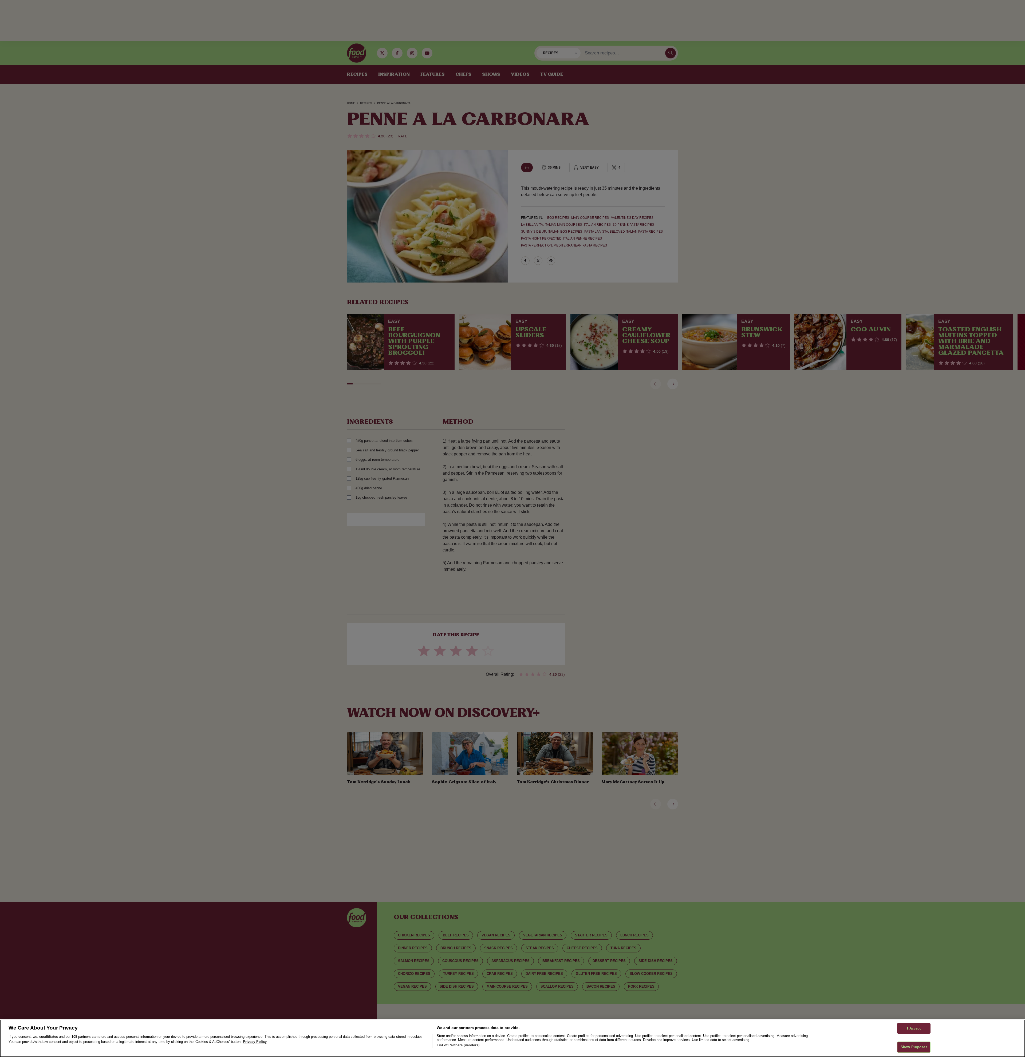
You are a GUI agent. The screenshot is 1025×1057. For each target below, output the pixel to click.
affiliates (51, 1037)
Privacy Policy (255, 1042)
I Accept (914, 1028)
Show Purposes (914, 1047)
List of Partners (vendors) (458, 1045)
